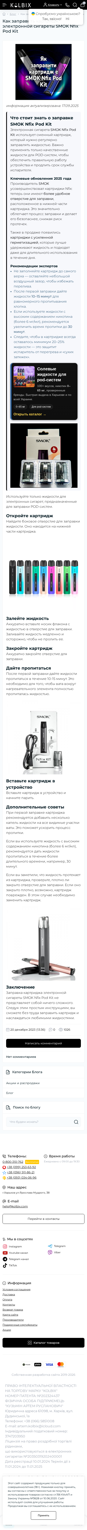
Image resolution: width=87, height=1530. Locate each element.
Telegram (60, 1246)
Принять (43, 1515)
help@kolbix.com (15, 1206)
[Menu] (5, 4)
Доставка (9, 1294)
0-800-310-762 (13, 1162)
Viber (57, 1252)
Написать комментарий (43, 1043)
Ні (67, 19)
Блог (13, 14)
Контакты (9, 1304)
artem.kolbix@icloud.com (39, 1426)
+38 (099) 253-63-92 (21, 1167)
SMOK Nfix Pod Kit (38, 998)
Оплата (7, 1299)
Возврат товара (13, 1309)
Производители (13, 1319)
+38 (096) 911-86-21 (20, 1172)
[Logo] (20, 5)
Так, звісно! (51, 19)
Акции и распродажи (23, 1083)
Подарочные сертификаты (20, 1324)
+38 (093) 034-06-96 (22, 1177)
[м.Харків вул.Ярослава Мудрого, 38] (43, 1143)
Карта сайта (10, 1314)
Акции (7, 1329)
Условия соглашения (16, 1289)
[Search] (75, 5)
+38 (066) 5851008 (39, 1421)
